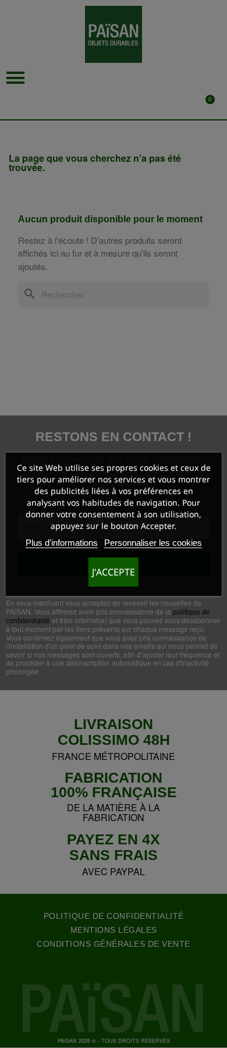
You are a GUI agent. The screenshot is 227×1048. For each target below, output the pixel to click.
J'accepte (113, 572)
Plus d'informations (62, 543)
